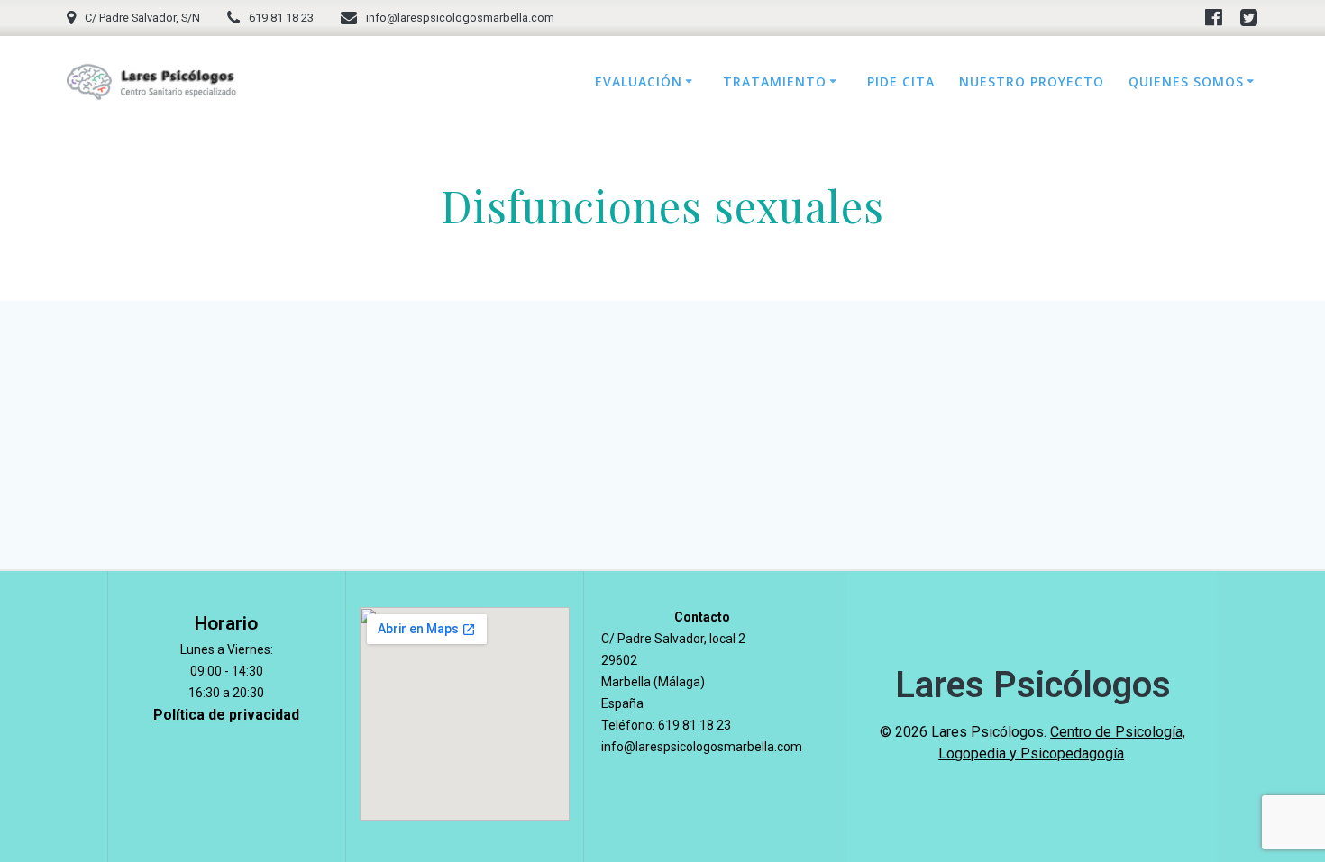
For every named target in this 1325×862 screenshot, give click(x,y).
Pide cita (901, 81)
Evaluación (638, 81)
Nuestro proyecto (1031, 81)
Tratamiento (775, 81)
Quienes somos (1186, 81)
